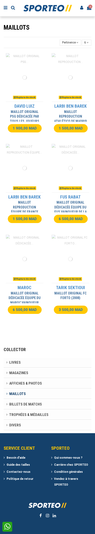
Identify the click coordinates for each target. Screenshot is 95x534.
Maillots (17, 394)
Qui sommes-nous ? (68, 457)
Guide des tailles (18, 464)
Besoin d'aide (16, 457)
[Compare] (25, 100)
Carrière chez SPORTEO (71, 464)
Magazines (18, 373)
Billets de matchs (25, 404)
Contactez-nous (18, 472)
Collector (15, 349)
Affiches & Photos (25, 383)
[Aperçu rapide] (30, 100)
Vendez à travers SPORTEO (66, 481)
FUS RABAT (70, 196)
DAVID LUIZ (24, 106)
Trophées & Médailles (28, 415)
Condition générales (68, 472)
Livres (15, 362)
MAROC (24, 287)
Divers (15, 425)
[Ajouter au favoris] (19, 100)
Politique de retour (20, 479)
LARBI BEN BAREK (70, 106)
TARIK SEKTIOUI (70, 287)
